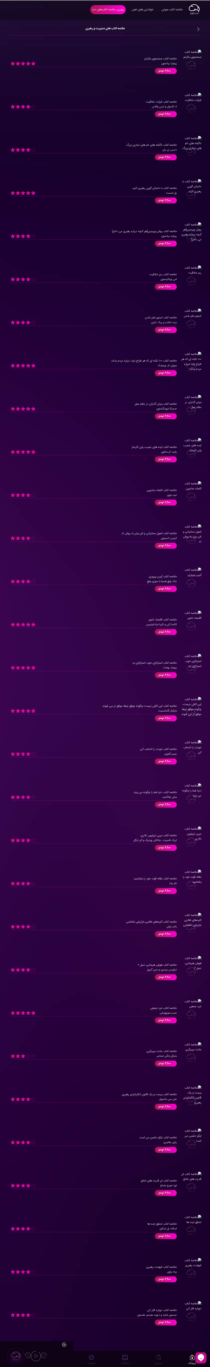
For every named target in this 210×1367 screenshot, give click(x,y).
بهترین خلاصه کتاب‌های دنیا (108, 9)
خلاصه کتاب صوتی (172, 9)
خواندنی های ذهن (142, 9)
